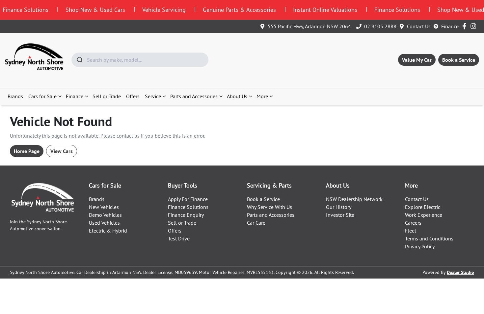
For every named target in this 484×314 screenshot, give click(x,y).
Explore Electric (422, 207)
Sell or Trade (107, 96)
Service (153, 96)
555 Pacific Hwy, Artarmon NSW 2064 (309, 26)
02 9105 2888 (380, 26)
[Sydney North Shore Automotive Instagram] (474, 26)
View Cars (61, 151)
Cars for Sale (42, 96)
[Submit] (79, 60)
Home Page (27, 151)
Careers (413, 222)
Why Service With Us (269, 207)
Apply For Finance (188, 199)
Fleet (410, 230)
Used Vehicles (104, 222)
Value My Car (417, 59)
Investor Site (340, 215)
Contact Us (419, 26)
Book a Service (458, 59)
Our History (338, 207)
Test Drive (179, 238)
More (262, 96)
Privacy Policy (420, 246)
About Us (237, 96)
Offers (133, 96)
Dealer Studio (460, 272)
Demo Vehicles (105, 215)
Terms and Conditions (429, 238)
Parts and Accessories (194, 96)
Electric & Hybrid (108, 230)
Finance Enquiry (186, 215)
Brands (15, 96)
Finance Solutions (188, 207)
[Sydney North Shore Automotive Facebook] (465, 26)
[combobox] (139, 60)
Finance (450, 26)
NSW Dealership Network (354, 199)
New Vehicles (104, 207)
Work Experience (423, 215)
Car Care (256, 222)
